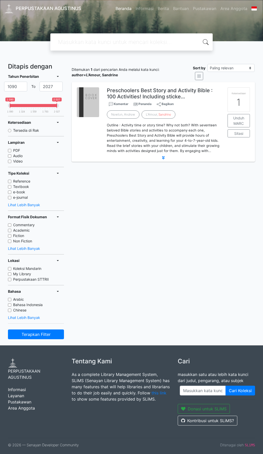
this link (159, 392)
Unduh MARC (238, 121)
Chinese (19, 310)
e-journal (20, 197)
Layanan (16, 395)
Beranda (124, 8)
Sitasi (238, 133)
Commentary (24, 225)
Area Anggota (233, 8)
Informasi (145, 8)
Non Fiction (22, 241)
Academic (21, 230)
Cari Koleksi (240, 390)
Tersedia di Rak (26, 130)
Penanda (145, 104)
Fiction (18, 235)
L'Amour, (158, 114)
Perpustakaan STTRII (31, 279)
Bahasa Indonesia (28, 304)
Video (18, 161)
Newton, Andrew (123, 114)
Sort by (199, 68)
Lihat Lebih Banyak (24, 205)
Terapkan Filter (36, 334)
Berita (163, 8)
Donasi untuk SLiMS (207, 408)
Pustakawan (204, 8)
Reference (21, 181)
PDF (16, 150)
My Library (22, 274)
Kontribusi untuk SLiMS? (210, 420)
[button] (163, 158)
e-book (19, 192)
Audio (18, 156)
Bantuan (181, 8)
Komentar (120, 104)
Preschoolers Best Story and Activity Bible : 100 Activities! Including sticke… (160, 93)
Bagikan (167, 104)
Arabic (18, 299)
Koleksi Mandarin (27, 268)
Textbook (21, 186)
